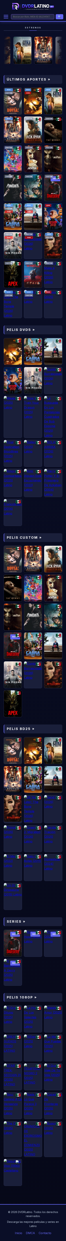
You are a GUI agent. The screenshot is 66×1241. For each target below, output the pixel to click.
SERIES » (16, 921)
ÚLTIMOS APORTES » (29, 79)
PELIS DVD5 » (21, 330)
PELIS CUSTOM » (24, 537)
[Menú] (6, 16)
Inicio (18, 1233)
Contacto (45, 1233)
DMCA (30, 1233)
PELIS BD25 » (21, 729)
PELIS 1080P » (22, 997)
